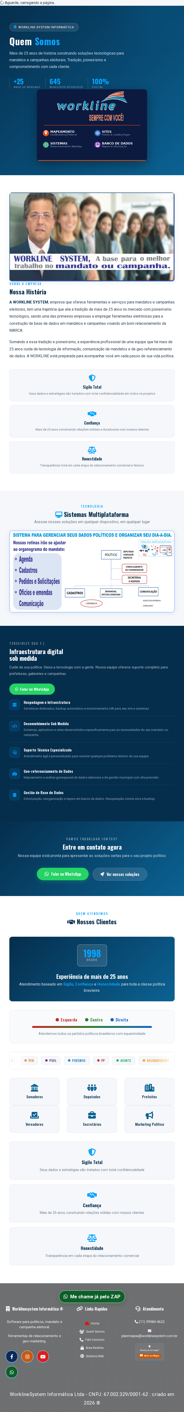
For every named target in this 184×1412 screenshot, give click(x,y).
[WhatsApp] (12, 1372)
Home (95, 1323)
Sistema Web (95, 1356)
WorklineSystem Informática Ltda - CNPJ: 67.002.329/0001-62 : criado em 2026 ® (92, 1398)
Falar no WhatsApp (34, 689)
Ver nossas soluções (123, 874)
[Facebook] (12, 1356)
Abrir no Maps (151, 1356)
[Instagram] (27, 1356)
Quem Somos (95, 1331)
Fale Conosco (94, 1339)
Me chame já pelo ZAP (95, 1297)
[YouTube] (43, 1356)
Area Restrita (95, 1348)
